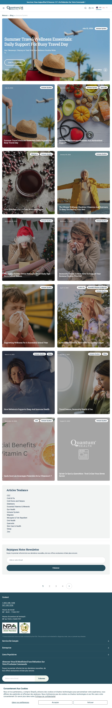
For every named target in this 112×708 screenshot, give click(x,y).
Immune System (91, 28)
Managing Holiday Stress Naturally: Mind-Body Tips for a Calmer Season (27, 275)
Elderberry (34, 154)
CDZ (36, 421)
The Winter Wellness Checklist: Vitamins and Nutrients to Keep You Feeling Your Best (83, 208)
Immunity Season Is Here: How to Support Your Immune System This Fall (80, 275)
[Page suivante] (69, 586)
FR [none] (107, 7)
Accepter (55, 702)
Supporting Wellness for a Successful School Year (26, 343)
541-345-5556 (7, 605)
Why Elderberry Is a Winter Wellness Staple (23, 209)
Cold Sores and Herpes (16, 501)
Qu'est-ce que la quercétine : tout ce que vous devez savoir (82, 474)
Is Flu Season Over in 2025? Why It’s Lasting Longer (81, 343)
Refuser (90, 702)
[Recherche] (85, 8)
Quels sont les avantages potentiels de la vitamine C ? (28, 476)
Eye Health (11, 509)
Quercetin (103, 28)
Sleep (50, 354)
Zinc (8, 532)
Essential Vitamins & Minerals (97, 287)
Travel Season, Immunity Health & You (76, 409)
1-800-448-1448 (8, 603)
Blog (11, 15)
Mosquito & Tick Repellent (17, 518)
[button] (3, 8)
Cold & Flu (81, 287)
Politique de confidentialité (45, 696)
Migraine (10, 515)
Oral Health (11, 520)
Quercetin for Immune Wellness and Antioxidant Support (39, 41)
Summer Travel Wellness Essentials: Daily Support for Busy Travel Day (28, 141)
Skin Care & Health (14, 526)
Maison (5, 15)
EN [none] (100, 7)
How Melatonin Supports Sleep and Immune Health (26, 409)
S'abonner (56, 568)
